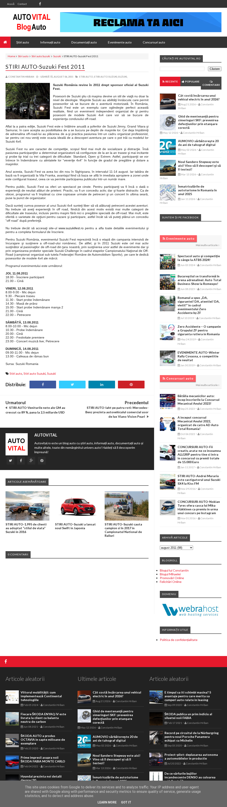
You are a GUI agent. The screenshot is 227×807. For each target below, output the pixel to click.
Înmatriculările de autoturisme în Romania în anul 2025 (197, 190)
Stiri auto (23, 56)
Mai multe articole (207, 245)
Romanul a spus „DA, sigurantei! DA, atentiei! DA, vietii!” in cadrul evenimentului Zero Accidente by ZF (198, 305)
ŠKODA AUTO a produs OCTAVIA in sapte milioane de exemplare (43, 739)
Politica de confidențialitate (179, 640)
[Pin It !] (131, 384)
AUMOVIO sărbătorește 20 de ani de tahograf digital (198, 143)
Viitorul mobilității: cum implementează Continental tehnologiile (41, 696)
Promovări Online (172, 578)
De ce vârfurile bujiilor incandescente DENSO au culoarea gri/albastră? (189, 777)
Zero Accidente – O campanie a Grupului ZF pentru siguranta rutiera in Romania (199, 330)
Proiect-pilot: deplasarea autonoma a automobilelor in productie (191, 756)
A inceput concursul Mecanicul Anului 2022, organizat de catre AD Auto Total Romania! (198, 423)
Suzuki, (122, 76)
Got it (126, 802)
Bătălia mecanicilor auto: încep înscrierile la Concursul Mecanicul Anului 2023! (198, 399)
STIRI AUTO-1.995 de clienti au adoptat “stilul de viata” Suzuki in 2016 (26, 528)
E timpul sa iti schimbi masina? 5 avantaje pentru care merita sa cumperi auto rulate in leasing (187, 696)
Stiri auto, (86, 76)
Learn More (107, 802)
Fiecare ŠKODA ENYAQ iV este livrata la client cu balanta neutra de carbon (43, 717)
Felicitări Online (171, 582)
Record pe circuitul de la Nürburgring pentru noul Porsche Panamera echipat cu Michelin (191, 736)
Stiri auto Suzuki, (106, 76)
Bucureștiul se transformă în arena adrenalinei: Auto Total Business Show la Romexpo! (199, 280)
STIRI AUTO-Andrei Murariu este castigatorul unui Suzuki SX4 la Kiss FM (199, 479)
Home (11, 56)
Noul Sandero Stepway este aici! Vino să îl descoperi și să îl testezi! (199, 165)
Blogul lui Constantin (174, 570)
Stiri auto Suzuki (40, 56)
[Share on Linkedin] (101, 384)
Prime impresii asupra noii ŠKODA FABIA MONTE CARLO (43, 759)
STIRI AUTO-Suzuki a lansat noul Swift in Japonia (75, 526)
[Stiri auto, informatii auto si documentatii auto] (32, 22)
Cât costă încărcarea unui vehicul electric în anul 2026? (198, 97)
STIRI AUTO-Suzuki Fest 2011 (45, 66)
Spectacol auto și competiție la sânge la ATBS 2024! (199, 258)
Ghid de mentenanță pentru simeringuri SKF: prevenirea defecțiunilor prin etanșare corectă (198, 121)
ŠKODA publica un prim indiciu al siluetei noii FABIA (188, 716)
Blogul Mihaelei (170, 574)
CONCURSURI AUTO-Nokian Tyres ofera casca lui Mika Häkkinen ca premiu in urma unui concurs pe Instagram (199, 507)
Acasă (10, 4)
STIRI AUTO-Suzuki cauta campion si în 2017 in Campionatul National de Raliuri (123, 529)
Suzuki (57, 56)
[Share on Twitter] (72, 384)
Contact (22, 4)
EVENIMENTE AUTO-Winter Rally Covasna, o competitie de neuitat (198, 356)
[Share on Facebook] (42, 384)
